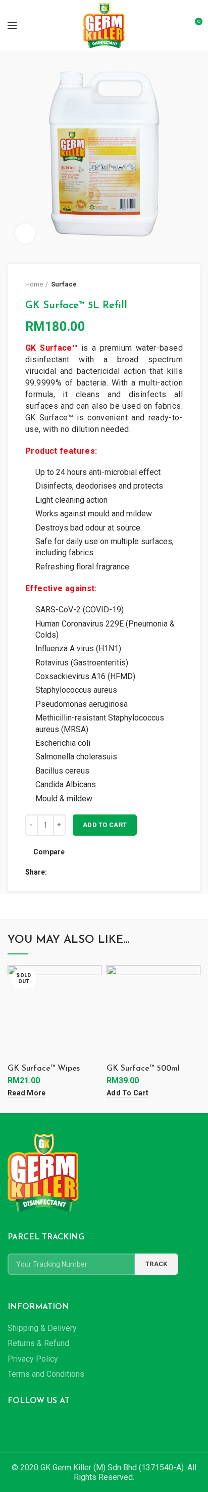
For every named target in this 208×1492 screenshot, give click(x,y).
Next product (178, 284)
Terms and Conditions (46, 1374)
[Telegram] (115, 872)
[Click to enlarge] (25, 233)
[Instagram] (27, 1424)
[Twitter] (68, 872)
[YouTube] (40, 1424)
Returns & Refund (38, 1343)
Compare (49, 851)
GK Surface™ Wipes (44, 1069)
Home (34, 284)
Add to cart (105, 825)
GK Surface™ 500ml (143, 1069)
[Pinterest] (91, 872)
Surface (64, 284)
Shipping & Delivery (42, 1328)
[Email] (80, 872)
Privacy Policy (33, 1359)
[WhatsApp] (103, 872)
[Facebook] (57, 872)
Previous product (157, 284)
